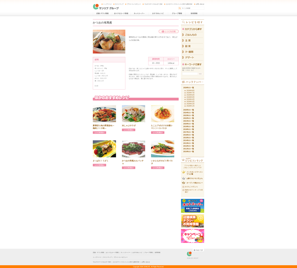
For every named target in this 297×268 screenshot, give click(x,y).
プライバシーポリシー (134, 4)
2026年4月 (190, 99)
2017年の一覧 (188, 132)
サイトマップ (119, 4)
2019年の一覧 (188, 126)
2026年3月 (190, 101)
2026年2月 (190, 104)
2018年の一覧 (188, 129)
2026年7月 (190, 93)
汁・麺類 (192, 52)
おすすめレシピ (158, 13)
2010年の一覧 (188, 151)
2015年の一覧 (188, 138)
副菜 (192, 46)
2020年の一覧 (188, 124)
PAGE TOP (198, 250)
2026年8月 (190, 90)
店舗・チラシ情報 (102, 13)
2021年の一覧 (188, 121)
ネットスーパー (139, 13)
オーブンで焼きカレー (195, 183)
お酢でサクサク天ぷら (195, 178)
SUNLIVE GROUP (192, 255)
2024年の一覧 (188, 113)
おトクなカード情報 (121, 13)
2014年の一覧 (188, 140)
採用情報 (194, 13)
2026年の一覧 (188, 88)
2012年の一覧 (188, 146)
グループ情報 (177, 13)
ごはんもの (192, 35)
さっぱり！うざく (101, 161)
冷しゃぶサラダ (129, 125)
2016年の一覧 (188, 135)
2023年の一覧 (188, 115)
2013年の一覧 (188, 143)
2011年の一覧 (188, 149)
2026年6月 (190, 95)
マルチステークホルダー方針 (153, 4)
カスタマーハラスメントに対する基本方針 (179, 4)
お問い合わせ (200, 4)
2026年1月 (190, 106)
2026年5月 (190, 97)
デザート (192, 57)
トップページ (107, 4)
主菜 (192, 40)
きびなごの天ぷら (191, 187)
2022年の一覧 (188, 118)
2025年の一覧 (188, 110)
